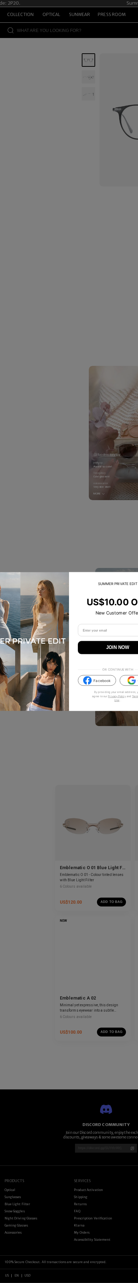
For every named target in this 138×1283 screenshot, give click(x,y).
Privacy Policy (117, 696)
